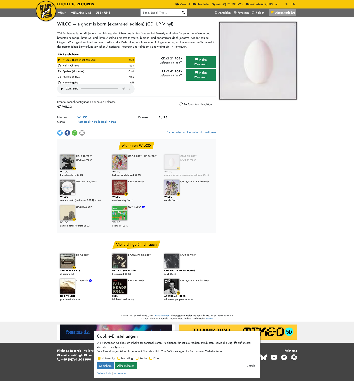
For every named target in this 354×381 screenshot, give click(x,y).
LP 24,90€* (203, 280)
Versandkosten (162, 315)
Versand (209, 318)
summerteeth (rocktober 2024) (77, 198)
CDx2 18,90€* (84, 156)
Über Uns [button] (103, 13)
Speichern (105, 366)
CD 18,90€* (135, 156)
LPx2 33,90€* (84, 207)
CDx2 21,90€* (188, 156)
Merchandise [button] (81, 13)
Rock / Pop (109, 122)
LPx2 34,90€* (136, 181)
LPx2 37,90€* (188, 255)
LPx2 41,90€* (188, 160)
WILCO (82, 117)
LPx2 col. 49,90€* (86, 181)
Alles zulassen (125, 366)
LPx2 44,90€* (136, 280)
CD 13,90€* (187, 280)
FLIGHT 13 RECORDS (75, 4)
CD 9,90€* (82, 280)
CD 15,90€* (83, 255)
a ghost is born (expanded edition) (183, 173)
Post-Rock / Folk (88, 122)
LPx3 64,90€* (84, 160)
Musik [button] (62, 13)
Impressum (120, 373)
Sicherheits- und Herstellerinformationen (191, 132)
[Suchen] (183, 12)
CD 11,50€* (135, 207)
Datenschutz (104, 373)
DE (287, 4)
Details (251, 366)
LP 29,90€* (202, 181)
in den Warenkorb (200, 62)
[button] (60, 133)
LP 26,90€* (150, 156)
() (285, 13)
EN (293, 4)
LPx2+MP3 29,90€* (139, 255)
